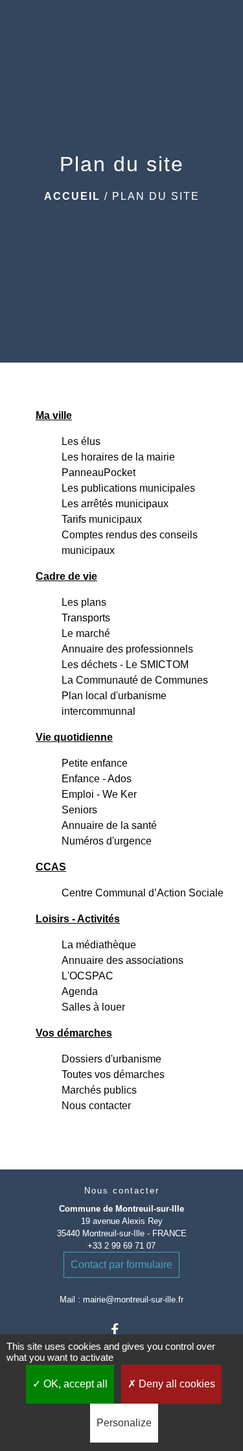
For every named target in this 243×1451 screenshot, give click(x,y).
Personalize (124, 1422)
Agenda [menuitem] (80, 991)
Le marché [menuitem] (86, 633)
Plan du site (156, 196)
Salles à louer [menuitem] (93, 1007)
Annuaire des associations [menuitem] (122, 960)
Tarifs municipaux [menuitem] (102, 519)
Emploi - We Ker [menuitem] (99, 794)
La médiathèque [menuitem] (99, 944)
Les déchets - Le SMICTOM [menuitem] (125, 664)
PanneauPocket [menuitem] (98, 472)
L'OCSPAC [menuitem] (87, 975)
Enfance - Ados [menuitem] (97, 778)
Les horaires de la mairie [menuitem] (118, 456)
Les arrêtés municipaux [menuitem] (115, 503)
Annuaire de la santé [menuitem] (109, 825)
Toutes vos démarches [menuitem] (113, 1074)
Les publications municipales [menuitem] (128, 488)
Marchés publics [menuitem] (99, 1090)
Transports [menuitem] (86, 617)
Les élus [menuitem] (81, 441)
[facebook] (121, 1329)
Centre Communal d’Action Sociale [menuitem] (143, 892)
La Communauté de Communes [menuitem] (135, 680)
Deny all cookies (175, 1383)
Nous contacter (121, 1190)
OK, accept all (74, 1383)
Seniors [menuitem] (79, 809)
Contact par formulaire (121, 1264)
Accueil (72, 196)
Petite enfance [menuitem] (95, 763)
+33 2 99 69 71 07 (121, 1246)
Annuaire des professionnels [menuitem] (127, 648)
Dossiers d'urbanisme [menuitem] (111, 1058)
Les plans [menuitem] (84, 602)
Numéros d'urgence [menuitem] (107, 840)
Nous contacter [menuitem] (96, 1105)
